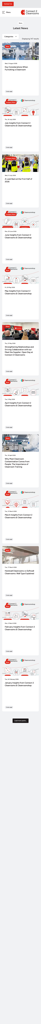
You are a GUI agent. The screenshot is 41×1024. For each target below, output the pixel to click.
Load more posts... (20, 721)
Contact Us (8, 4)
